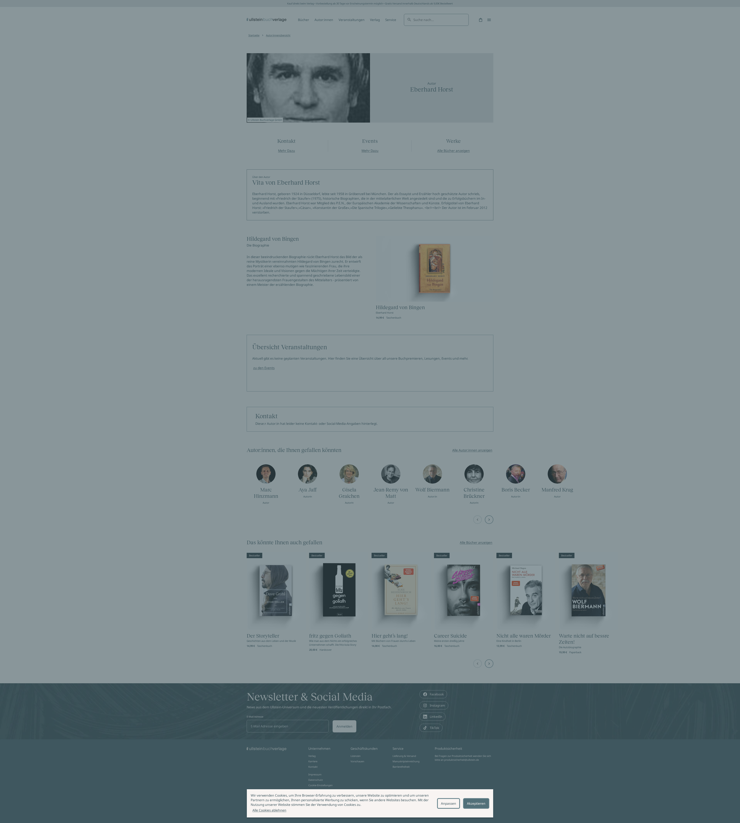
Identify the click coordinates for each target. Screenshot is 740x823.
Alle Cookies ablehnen (269, 810)
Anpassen (448, 803)
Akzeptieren (476, 803)
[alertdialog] (370, 803)
